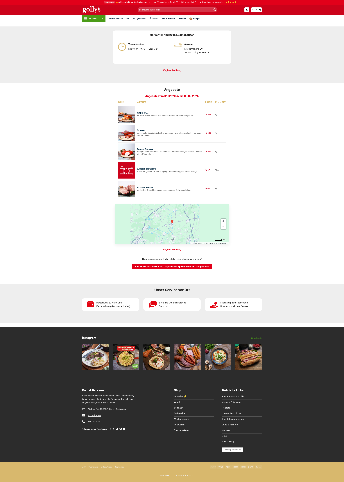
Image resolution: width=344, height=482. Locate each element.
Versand (190, 475)
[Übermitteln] (214, 9)
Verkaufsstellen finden (119, 18)
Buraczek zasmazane (146, 169)
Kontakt (182, 18)
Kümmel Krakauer (145, 149)
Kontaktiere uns (94, 415)
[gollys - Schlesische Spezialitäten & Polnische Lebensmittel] (94, 10)
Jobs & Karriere (168, 18)
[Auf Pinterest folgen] (120, 429)
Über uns (154, 18)
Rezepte (196, 18)
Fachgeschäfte (139, 18)
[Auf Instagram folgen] (114, 429)
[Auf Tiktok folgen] (117, 429)
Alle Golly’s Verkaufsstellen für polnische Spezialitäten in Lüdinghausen (172, 266)
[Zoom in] (223, 221)
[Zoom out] (223, 226)
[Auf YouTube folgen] (124, 429)
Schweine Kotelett (145, 187)
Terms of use (197, 243)
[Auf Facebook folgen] (110, 429)
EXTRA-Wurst (143, 113)
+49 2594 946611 (95, 421)
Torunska (141, 130)
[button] (246, 9)
